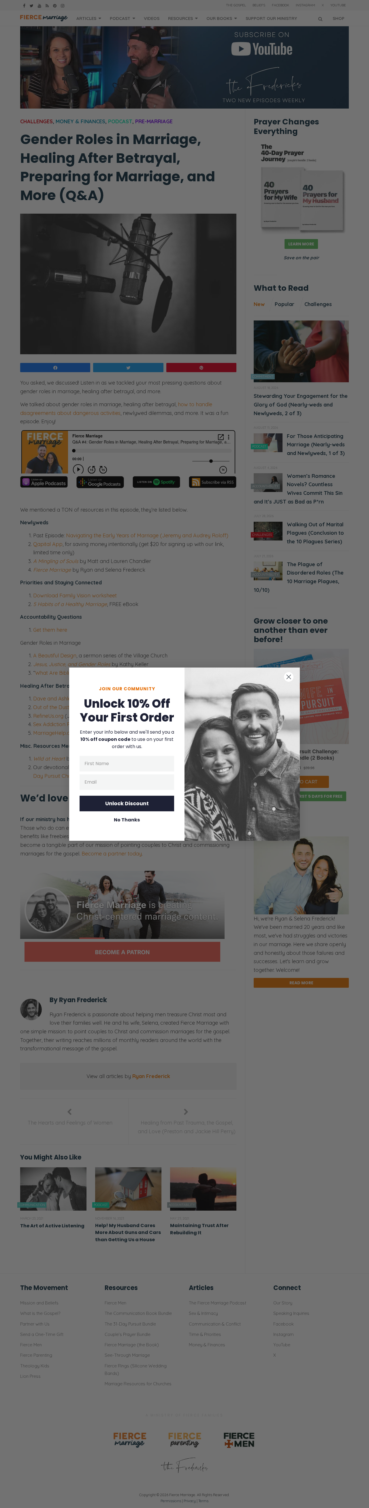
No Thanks (127, 820)
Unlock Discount (127, 803)
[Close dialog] (289, 677)
